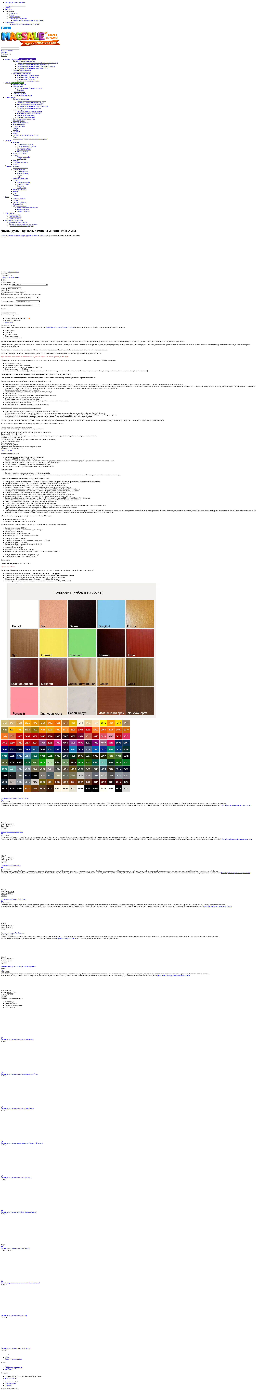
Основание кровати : (8, 301)
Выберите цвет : (6, 284)
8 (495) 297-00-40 (6, 50)
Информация (9, 22)
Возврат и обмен (14, 17)
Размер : (4, 959)
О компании (13, 13)
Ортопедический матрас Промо (12, 832)
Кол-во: (3, 309)
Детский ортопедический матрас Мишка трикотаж (18, 966)
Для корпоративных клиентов (15, 2)
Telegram (7, 28)
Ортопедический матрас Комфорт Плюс (14, 798)
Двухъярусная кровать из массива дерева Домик (17, 1108)
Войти (7, 1357)
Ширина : (4, 288)
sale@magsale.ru (10, 1383)
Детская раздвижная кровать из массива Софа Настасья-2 (20, 1283)
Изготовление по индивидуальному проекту (28, 20)
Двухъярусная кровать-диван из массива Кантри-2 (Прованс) (22, 1143)
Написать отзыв (13, 272)
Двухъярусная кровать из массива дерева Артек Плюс (19, 1074)
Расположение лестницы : (10, 292)
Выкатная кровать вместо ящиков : (13, 297)
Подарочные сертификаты (14, 1368)
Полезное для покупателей (18, 18)
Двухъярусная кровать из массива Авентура (16, 1348)
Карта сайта (9, 1369)
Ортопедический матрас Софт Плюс (13, 899)
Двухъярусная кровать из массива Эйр (14, 1315)
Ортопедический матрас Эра (11, 865)
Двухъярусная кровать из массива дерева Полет (17, 1039)
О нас (7, 1366)
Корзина (4, 56)
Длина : (3, 290)
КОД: (3, 274)
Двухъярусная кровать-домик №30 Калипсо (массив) (19, 1212)
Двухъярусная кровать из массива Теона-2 (15, 1248)
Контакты (8, 9)
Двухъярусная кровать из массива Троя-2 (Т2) (16, 1177)
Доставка (8, 8)
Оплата (11, 15)
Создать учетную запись (13, 1359)
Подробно (8, 1385)
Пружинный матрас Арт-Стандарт (13, 933)
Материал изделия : (8, 305)
